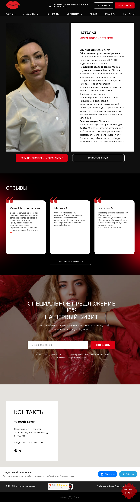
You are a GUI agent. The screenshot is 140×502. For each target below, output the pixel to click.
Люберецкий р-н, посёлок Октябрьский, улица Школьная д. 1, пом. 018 (31, 432)
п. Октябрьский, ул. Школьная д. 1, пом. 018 (68, 4)
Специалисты (30, 14)
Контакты (129, 14)
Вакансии (110, 14)
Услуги (9, 14)
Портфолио (52, 14)
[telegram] (20, 450)
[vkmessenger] (16, 450)
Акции (93, 14)
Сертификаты (74, 14)
